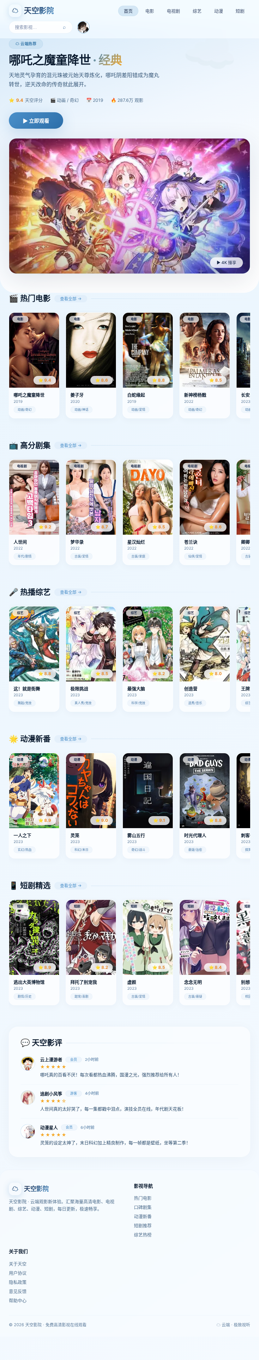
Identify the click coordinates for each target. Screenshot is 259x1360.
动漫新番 (143, 1216)
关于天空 (18, 1263)
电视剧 (173, 11)
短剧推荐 (143, 1225)
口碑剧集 (143, 1207)
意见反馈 (18, 1291)
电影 (149, 11)
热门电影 (143, 1198)
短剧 (240, 11)
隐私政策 (18, 1282)
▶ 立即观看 (36, 121)
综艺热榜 (143, 1234)
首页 (128, 11)
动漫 (218, 11)
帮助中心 (18, 1300)
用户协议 (18, 1273)
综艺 (197, 11)
